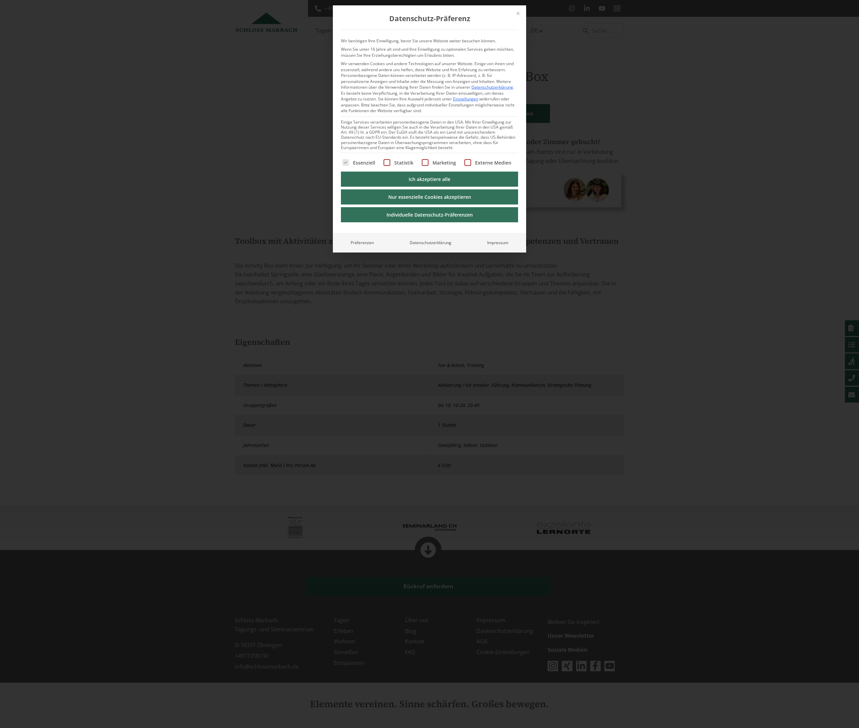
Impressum (497, 242)
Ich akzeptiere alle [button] (429, 179)
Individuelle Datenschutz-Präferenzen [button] (430, 215)
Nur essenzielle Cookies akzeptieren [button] (429, 197)
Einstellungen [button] (465, 99)
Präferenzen (362, 242)
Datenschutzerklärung (492, 87)
